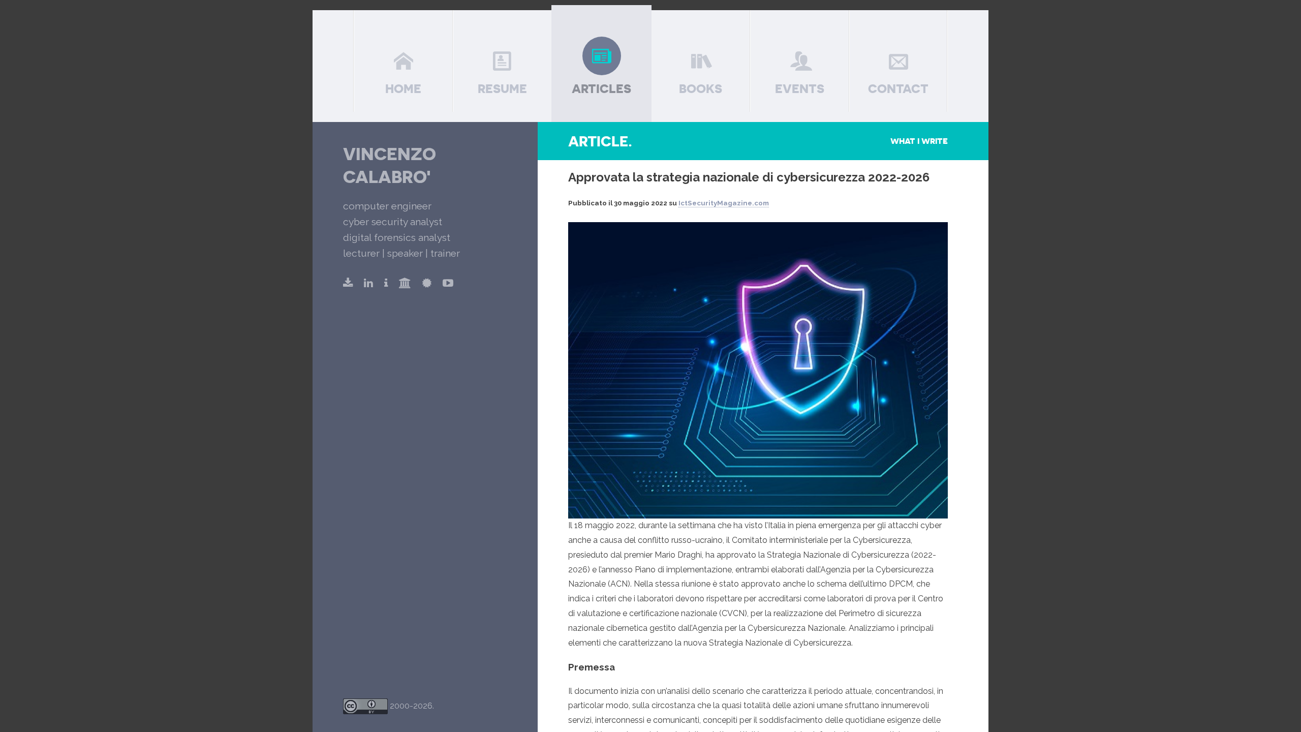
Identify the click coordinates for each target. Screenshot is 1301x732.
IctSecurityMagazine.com (723, 203)
